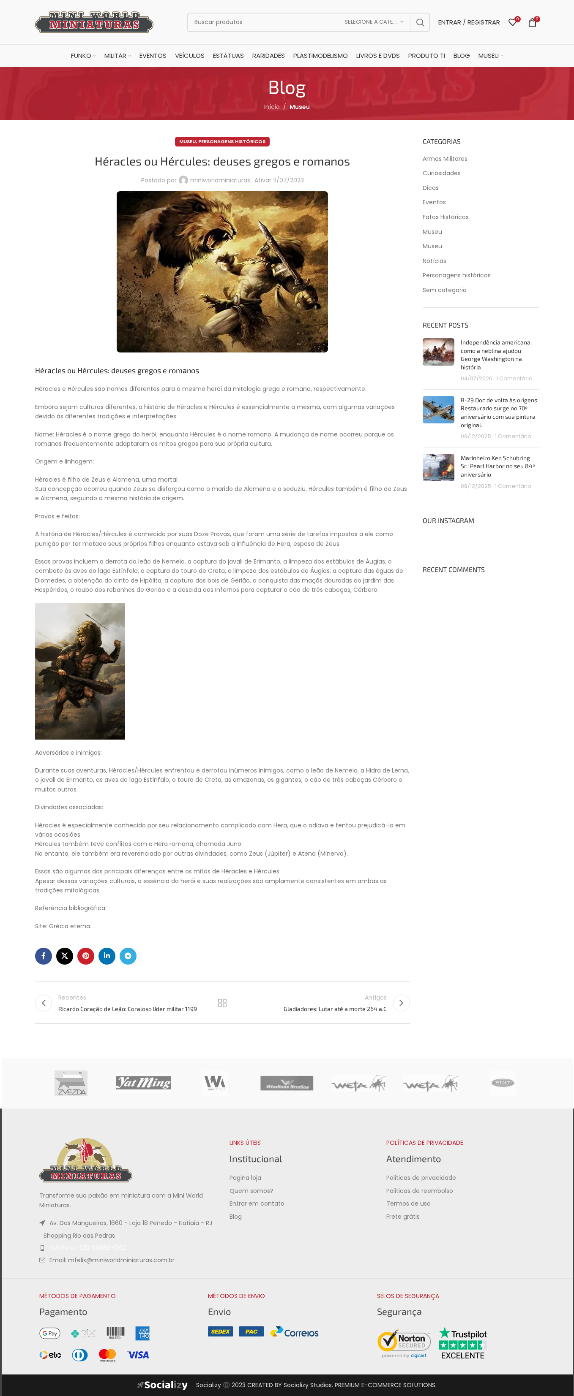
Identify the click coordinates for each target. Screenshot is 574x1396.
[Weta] (431, 1083)
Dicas (431, 188)
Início (272, 107)
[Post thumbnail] (438, 360)
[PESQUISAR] (420, 22)
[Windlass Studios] (287, 1083)
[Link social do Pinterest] (85, 956)
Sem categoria (445, 290)
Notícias (434, 261)
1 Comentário (514, 378)
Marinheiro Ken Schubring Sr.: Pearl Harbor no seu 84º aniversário (498, 466)
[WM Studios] (215, 1083)
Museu (300, 107)
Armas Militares (445, 159)
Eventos (434, 202)
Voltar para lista (222, 1003)
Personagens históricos (231, 141)
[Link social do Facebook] (43, 956)
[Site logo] (94, 21)
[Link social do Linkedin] (106, 956)
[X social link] (64, 956)
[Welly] (503, 1083)
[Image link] (85, 1160)
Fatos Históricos (446, 217)
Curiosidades (442, 173)
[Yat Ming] (143, 1083)
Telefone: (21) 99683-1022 (87, 1248)
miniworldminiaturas (220, 180)
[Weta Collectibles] (359, 1083)
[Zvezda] (71, 1083)
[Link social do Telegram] (128, 956)
